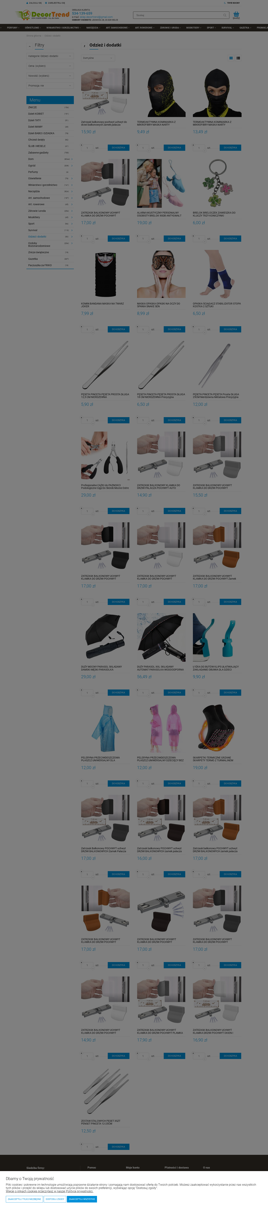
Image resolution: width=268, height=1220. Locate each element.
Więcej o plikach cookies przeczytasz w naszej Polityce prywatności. (49, 1191)
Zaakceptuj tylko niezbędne (24, 1199)
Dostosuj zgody (55, 1199)
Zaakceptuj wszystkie (82, 1199)
